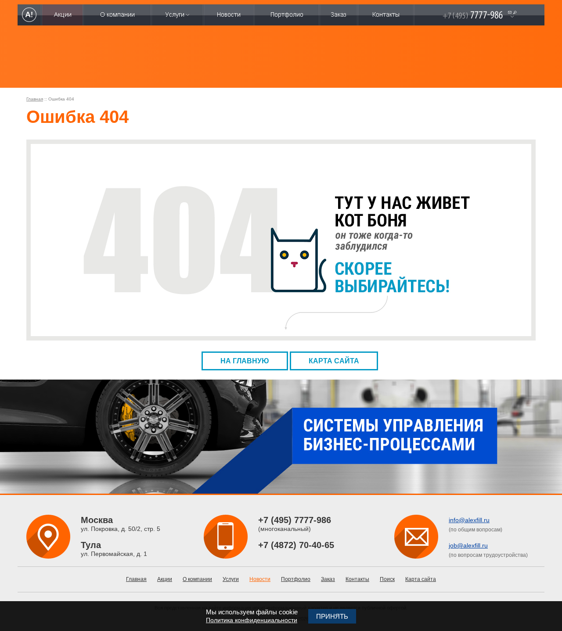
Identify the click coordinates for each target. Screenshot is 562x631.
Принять (332, 616)
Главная (34, 99)
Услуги (231, 579)
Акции (164, 579)
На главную (244, 361)
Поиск (387, 579)
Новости (259, 579)
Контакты (357, 579)
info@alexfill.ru (469, 519)
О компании (197, 579)
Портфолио (295, 579)
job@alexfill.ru (468, 545)
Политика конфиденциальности (251, 620)
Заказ (328, 579)
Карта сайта (334, 361)
